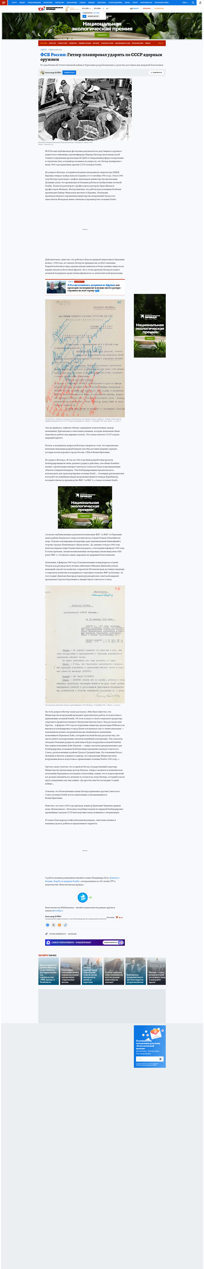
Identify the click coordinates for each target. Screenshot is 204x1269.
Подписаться (69, 72)
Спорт (135, 2)
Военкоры (73, 43)
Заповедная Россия (122, 43)
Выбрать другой (93, 16)
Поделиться (157, 72)
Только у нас (62, 43)
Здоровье (101, 2)
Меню (3, 2)
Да (84, 16)
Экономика (72, 2)
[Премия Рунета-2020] (71, 8)
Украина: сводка (85, 43)
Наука (127, 2)
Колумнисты (146, 2)
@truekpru (57, 910)
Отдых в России (107, 43)
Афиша (147, 43)
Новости (52, 43)
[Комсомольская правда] (50, 8)
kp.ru (121, 917)
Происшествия (162, 2)
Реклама (146, 8)
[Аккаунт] (200, 2)
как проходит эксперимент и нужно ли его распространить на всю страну (94, 288)
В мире (83, 2)
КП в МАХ (96, 43)
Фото (14, 2)
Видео (22, 2)
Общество (59, 2)
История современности (58, 934)
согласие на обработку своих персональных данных (147, 1064)
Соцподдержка (115, 2)
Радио (136, 8)
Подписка (159, 8)
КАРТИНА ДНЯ (72, 934)
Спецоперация (34, 2)
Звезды (91, 2)
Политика (47, 2)
